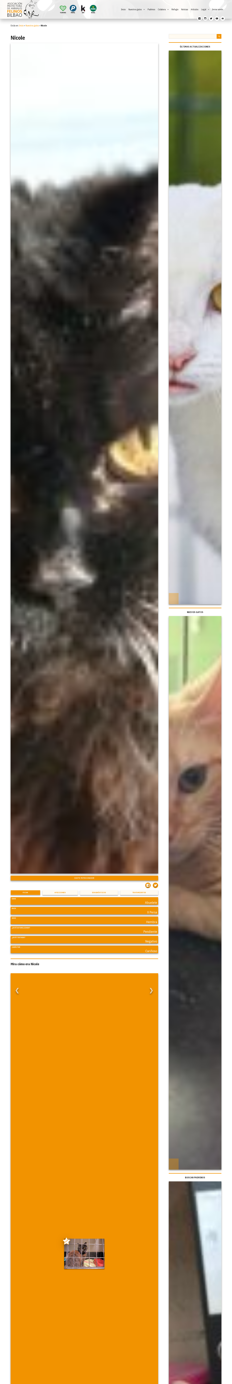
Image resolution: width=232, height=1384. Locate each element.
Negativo (151, 941)
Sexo (14, 918)
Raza (14, 908)
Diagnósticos (99, 892)
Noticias (184, 9)
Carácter (16, 947)
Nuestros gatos (135, 9)
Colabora (162, 9)
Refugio (174, 9)
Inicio (123, 9)
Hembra (151, 922)
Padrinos (151, 9)
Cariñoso (151, 951)
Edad (14, 899)
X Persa (152, 912)
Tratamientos (139, 892)
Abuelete (151, 902)
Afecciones (60, 892)
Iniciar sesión (217, 9)
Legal (203, 9)
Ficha (25, 892)
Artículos (194, 9)
